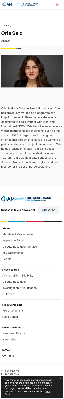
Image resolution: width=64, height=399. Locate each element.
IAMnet (6, 350)
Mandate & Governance (17, 234)
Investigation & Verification (19, 287)
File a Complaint (12, 310)
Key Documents (12, 252)
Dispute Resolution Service (19, 246)
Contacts (8, 355)
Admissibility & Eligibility (17, 275)
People (6, 259)
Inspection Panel (13, 240)
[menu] (57, 4)
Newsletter (9, 339)
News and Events (13, 333)
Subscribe (48, 209)
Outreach (8, 294)
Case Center (10, 316)
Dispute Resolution (14, 281)
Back (8, 26)
